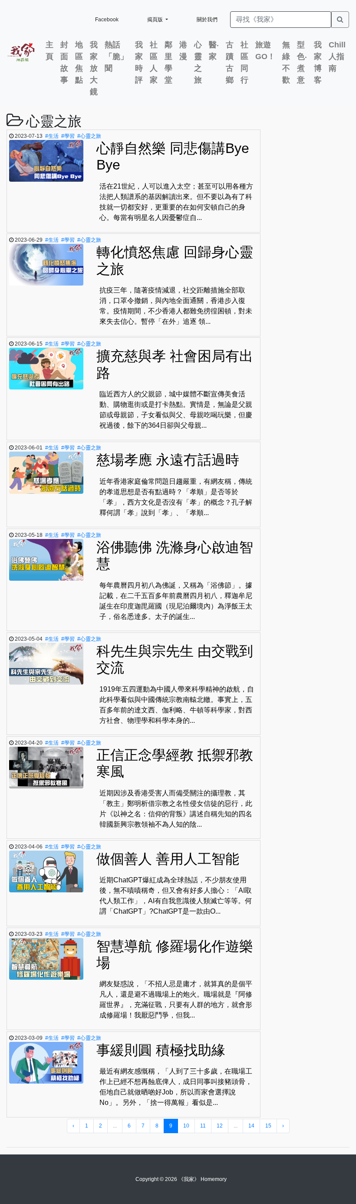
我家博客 (318, 62)
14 (251, 1126)
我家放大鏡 (94, 68)
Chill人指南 (337, 56)
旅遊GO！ (265, 50)
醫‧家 (214, 50)
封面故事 (64, 62)
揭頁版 (155, 20)
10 (186, 1126)
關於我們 (207, 20)
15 (268, 1126)
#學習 (68, 136)
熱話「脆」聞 (116, 56)
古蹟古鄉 (230, 62)
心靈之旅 (198, 62)
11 (203, 1126)
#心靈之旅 (89, 136)
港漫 (183, 50)
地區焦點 (79, 62)
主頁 (49, 50)
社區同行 (244, 62)
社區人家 (154, 62)
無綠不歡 (286, 62)
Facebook (107, 20)
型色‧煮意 (302, 62)
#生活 (52, 136)
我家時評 (139, 62)
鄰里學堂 (168, 62)
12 (220, 1126)
